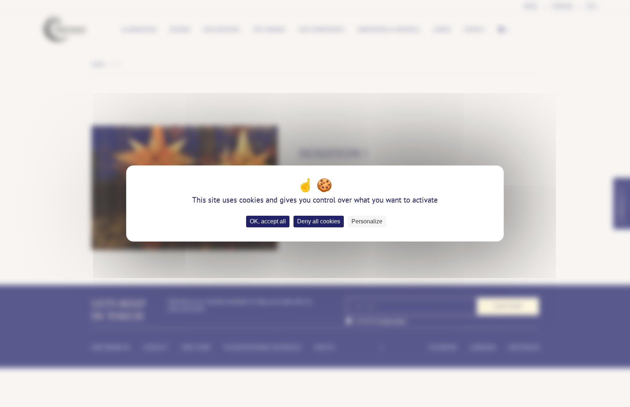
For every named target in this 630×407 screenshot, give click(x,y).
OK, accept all (268, 221)
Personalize (366, 221)
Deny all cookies (318, 221)
